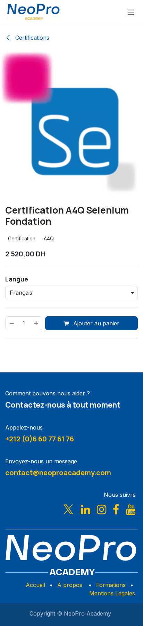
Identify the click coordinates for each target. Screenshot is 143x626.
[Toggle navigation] (131, 12)
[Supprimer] (11, 323)
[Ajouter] (36, 323)
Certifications (31, 37)
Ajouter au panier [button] (95, 323)
